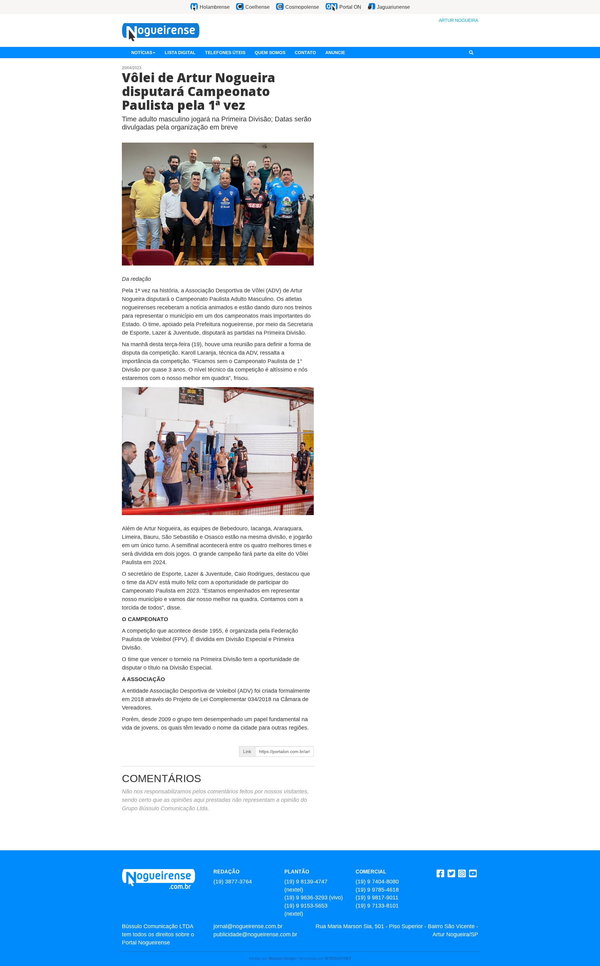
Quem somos (270, 52)
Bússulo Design (282, 958)
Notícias (141, 52)
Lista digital (180, 52)
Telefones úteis (225, 52)
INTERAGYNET (338, 958)
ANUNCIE (335, 52)
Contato (305, 52)
